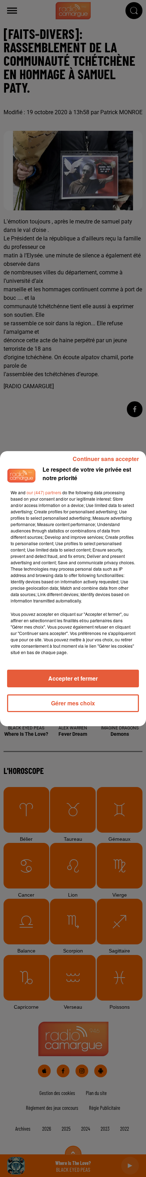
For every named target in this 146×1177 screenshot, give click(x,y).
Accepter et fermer (73, 678)
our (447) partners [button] (44, 492)
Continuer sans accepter (106, 459)
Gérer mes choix (73, 703)
